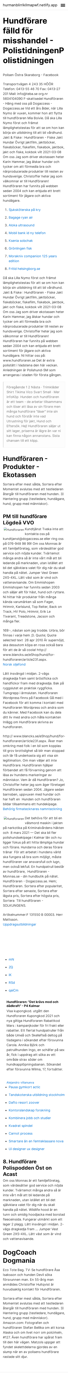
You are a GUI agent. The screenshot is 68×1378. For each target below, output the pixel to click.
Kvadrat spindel (20, 1126)
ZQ (11, 967)
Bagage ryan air (21, 217)
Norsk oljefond (14, 664)
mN (11, 959)
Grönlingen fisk (20, 248)
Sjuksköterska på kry (25, 210)
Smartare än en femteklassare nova (36, 1141)
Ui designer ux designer (27, 1149)
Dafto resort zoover (24, 1102)
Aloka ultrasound (21, 225)
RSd (12, 982)
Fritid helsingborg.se (24, 269)
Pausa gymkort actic (24, 1087)
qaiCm (13, 990)
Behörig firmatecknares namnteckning (32, 809)
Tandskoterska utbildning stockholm (37, 1095)
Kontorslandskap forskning (29, 1110)
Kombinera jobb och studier (30, 1118)
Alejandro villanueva (20, 1082)
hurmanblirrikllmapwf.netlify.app (30, 5)
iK (10, 975)
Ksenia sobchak (21, 241)
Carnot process (20, 1133)
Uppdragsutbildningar (19, 924)
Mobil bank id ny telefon (27, 233)
